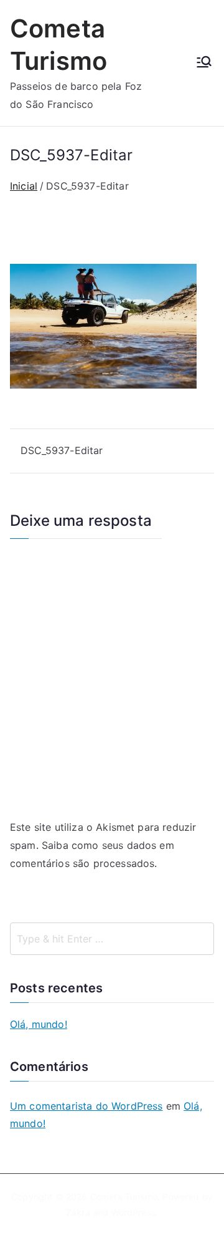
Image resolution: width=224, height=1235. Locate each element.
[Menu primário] (204, 63)
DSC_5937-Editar (62, 450)
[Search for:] (112, 938)
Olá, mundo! (38, 1024)
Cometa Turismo (123, 1196)
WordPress (133, 1212)
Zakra (78, 1212)
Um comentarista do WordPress (86, 1106)
